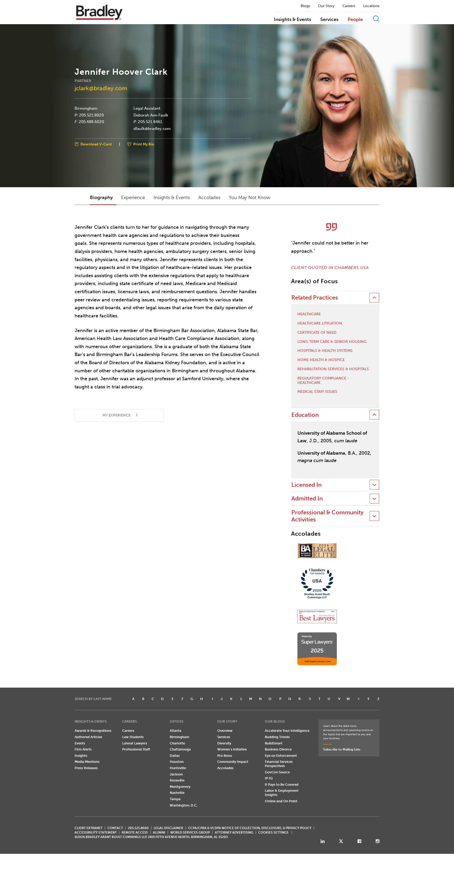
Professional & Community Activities (327, 516)
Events (80, 743)
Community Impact (232, 762)
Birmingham (86, 108)
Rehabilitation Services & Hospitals (333, 369)
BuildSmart (273, 743)
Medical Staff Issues (317, 392)
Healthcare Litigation (319, 323)
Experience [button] (133, 197)
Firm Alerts (83, 749)
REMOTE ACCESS (135, 832)
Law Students (133, 737)
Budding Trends (277, 737)
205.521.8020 (91, 115)
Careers (348, 6)
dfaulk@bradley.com (152, 128)
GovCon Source (277, 772)
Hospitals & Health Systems (325, 351)
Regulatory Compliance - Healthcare (323, 380)
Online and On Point (281, 801)
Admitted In (307, 498)
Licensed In (306, 484)
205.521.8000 (138, 828)
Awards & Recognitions (93, 731)
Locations (371, 6)
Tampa (175, 799)
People (355, 19)
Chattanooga (180, 749)
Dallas (175, 756)
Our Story (326, 6)
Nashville (177, 793)
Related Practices (314, 297)
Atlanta (175, 731)
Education (305, 414)
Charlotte (177, 743)
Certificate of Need (316, 333)
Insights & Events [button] (171, 197)
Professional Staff (136, 749)
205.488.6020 (91, 121)
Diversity (224, 743)
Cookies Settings (273, 832)
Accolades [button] (209, 197)
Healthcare (309, 314)
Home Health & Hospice (321, 360)
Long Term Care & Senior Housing (332, 342)
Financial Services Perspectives (279, 764)
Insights (81, 756)
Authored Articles (88, 737)
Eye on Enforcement (281, 756)
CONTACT (115, 828)
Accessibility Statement (96, 832)
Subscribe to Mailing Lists (341, 749)
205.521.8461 (150, 121)
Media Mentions (87, 762)
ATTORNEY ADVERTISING (234, 832)
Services (329, 19)
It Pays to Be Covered (281, 784)
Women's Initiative (232, 749)
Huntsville (178, 768)
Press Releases (86, 768)
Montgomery (180, 787)
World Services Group (190, 832)
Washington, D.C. (183, 805)
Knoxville (177, 780)
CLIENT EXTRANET (88, 828)
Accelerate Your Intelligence (287, 731)
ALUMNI (159, 832)
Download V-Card (96, 144)
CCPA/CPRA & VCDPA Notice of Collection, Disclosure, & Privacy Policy (249, 828)
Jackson (176, 774)
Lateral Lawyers (134, 743)
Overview (225, 731)
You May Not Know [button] (249, 197)
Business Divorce (278, 749)
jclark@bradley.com (101, 88)
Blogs (305, 6)
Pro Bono (224, 756)
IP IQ (269, 778)
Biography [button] (101, 197)
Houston (177, 762)
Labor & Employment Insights (281, 793)
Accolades (225, 768)
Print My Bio (143, 144)
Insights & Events (292, 19)
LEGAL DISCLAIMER (168, 828)
